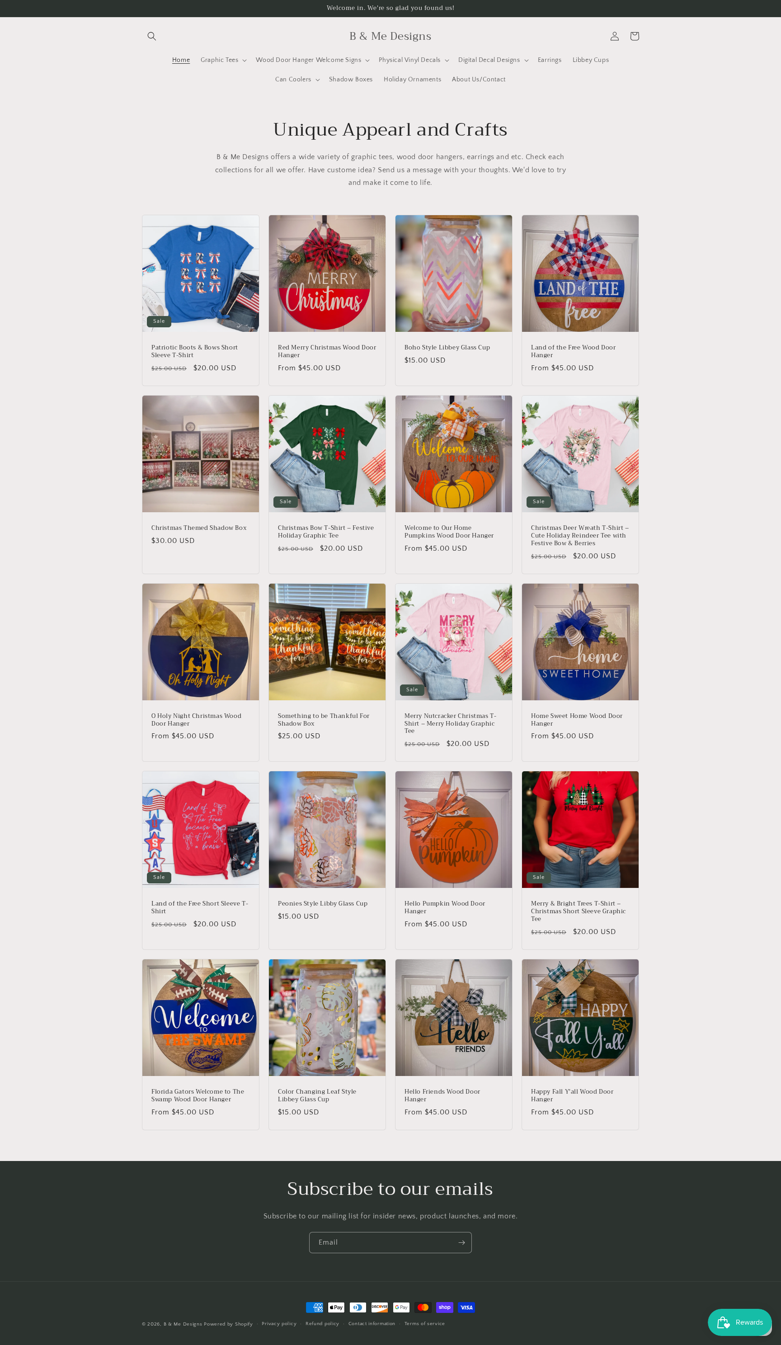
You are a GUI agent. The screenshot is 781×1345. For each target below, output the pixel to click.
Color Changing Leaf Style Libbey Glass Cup (317, 1096)
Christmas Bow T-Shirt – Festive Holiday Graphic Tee (326, 532)
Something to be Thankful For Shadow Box (324, 720)
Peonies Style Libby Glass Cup (322, 904)
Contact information (371, 1323)
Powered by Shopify (228, 1324)
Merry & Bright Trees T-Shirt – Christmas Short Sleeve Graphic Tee (578, 911)
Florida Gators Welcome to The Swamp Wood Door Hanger (197, 1096)
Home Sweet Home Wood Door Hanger (577, 720)
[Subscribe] (461, 1242)
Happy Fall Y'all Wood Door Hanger (572, 1096)
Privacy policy (279, 1323)
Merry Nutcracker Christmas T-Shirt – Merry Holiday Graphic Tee (450, 724)
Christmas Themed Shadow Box (198, 528)
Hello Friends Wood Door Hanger (442, 1096)
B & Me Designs (183, 1324)
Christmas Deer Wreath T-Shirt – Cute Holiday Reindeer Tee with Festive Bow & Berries (580, 535)
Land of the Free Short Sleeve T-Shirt (199, 908)
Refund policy (322, 1323)
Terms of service (425, 1323)
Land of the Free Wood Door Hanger (573, 351)
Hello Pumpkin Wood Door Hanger (445, 908)
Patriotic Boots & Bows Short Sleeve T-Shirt (194, 351)
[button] (152, 36)
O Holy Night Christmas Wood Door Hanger (196, 720)
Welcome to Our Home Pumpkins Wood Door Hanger (449, 532)
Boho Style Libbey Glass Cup (447, 348)
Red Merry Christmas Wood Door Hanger (327, 351)
